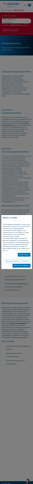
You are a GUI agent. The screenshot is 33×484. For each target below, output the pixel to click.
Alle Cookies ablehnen (13, 261)
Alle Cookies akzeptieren (21, 266)
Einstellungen (23, 254)
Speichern (26, 261)
